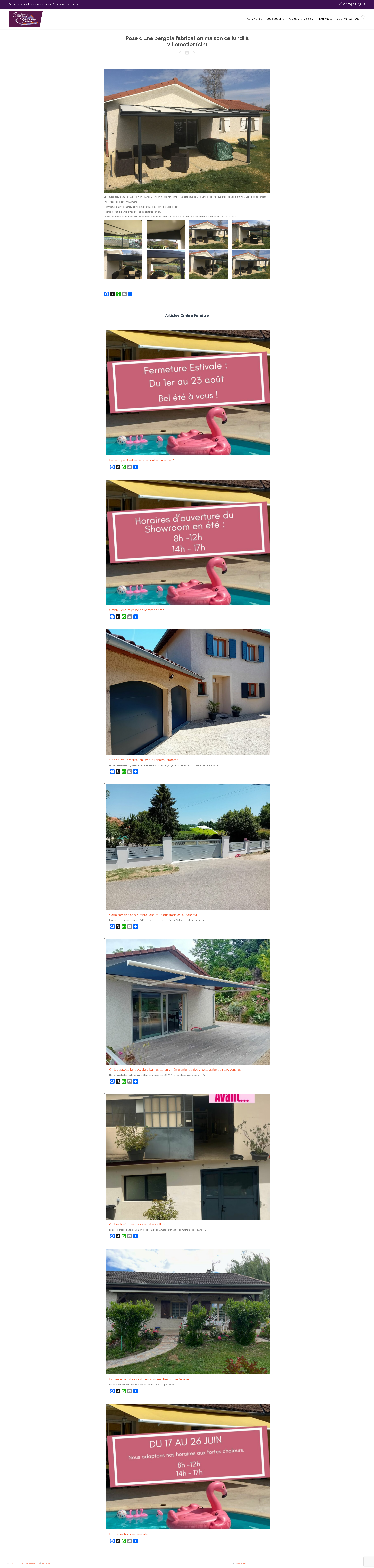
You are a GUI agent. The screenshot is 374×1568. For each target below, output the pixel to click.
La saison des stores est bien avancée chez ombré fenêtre (149, 1379)
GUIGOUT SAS (240, 1563)
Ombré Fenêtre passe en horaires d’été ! (136, 610)
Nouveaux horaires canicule (128, 1534)
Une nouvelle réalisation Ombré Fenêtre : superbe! (144, 760)
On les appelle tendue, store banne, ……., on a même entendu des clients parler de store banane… (175, 1069)
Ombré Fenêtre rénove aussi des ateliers (137, 1224)
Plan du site (46, 1563)
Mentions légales (33, 1563)
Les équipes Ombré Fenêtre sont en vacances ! (141, 460)
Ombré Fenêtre (18, 1563)
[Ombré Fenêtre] (26, 19)
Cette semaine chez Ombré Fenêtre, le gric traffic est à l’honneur (153, 915)
